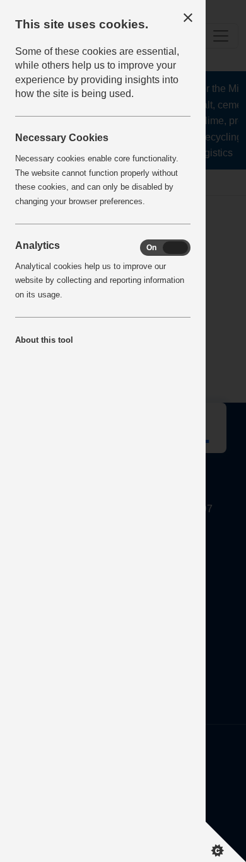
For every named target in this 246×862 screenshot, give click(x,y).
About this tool (44, 340)
